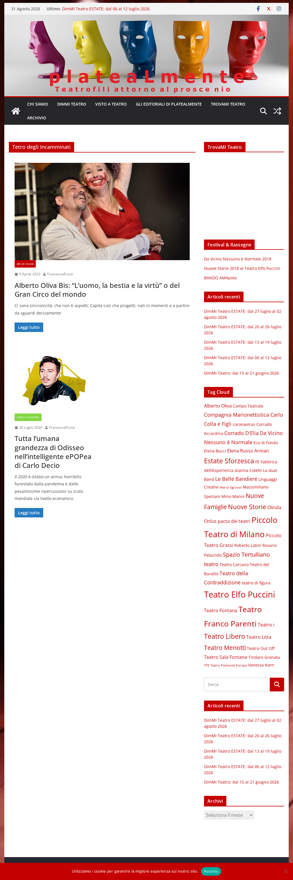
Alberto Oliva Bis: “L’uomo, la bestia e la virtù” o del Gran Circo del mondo (97, 289)
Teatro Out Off (260, 648)
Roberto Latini (247, 545)
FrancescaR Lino (60, 274)
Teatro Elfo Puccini (239, 594)
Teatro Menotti (225, 648)
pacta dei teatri (234, 521)
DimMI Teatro (71, 104)
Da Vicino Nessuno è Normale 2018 (237, 259)
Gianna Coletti (248, 470)
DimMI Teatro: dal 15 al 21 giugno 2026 (241, 373)
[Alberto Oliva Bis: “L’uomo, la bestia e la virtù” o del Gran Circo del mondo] (102, 211)
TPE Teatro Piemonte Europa (225, 665)
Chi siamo (37, 104)
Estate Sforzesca (229, 460)
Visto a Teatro (111, 104)
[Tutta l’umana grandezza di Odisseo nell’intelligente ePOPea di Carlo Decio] (54, 381)
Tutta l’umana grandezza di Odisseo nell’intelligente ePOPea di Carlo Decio (53, 452)
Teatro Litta (258, 637)
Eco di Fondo (266, 442)
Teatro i (266, 625)
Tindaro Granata (264, 657)
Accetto (211, 871)
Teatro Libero (224, 636)
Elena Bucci (215, 451)
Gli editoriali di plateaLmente (169, 104)
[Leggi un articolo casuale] (277, 111)
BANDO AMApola (220, 277)
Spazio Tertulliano (246, 554)
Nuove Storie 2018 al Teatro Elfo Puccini (242, 268)
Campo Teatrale (248, 406)
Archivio (36, 117)
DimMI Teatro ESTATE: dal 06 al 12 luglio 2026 (106, 8)
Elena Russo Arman (248, 451)
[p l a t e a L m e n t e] (146, 18)
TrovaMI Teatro (228, 104)
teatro (211, 564)
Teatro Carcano (234, 564)
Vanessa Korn (261, 665)
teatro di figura (256, 583)
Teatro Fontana (220, 610)
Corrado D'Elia (241, 433)
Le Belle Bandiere (236, 478)
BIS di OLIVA (25, 264)
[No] (286, 871)
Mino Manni (233, 496)
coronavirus (244, 424)
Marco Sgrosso (231, 487)
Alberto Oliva (218, 406)
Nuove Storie (247, 507)
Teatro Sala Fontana (225, 657)
